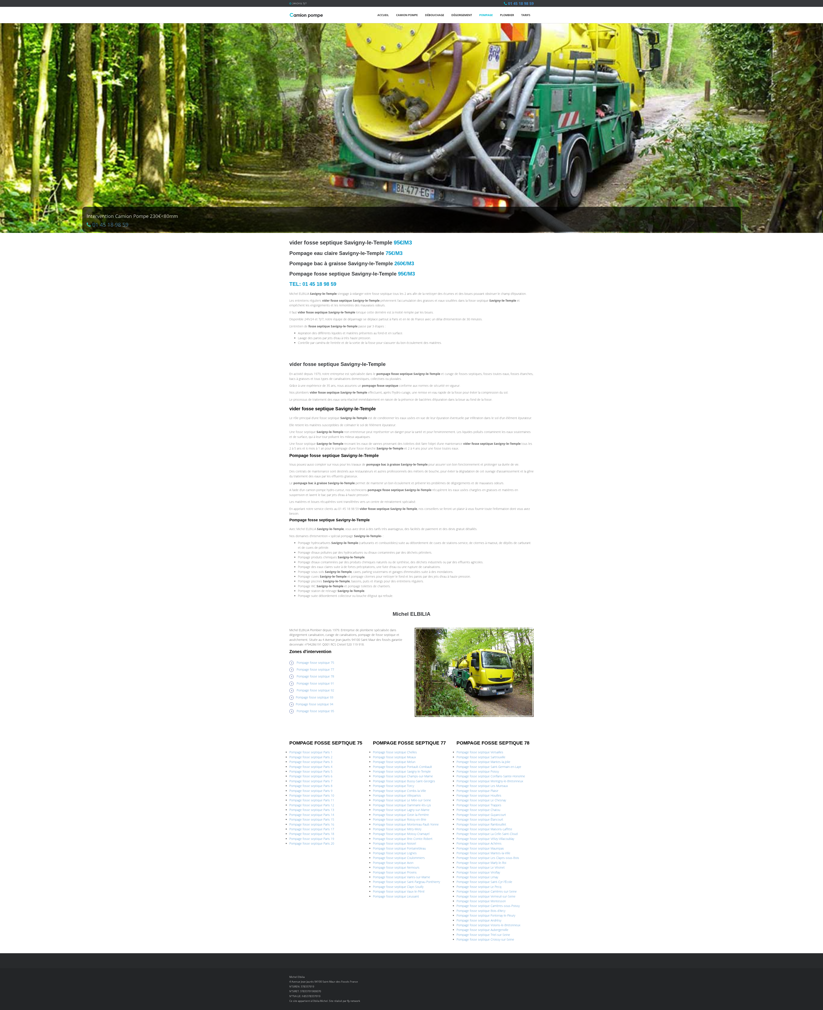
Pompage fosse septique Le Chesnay (481, 800)
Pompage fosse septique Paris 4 (310, 767)
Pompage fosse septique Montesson (481, 901)
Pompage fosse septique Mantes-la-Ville (483, 853)
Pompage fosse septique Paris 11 (311, 800)
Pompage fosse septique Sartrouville (481, 757)
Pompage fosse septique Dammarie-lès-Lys (402, 805)
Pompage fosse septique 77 (315, 669)
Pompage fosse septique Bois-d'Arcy (481, 911)
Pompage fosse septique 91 (315, 683)
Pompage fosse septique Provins (395, 872)
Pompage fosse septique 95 (315, 711)
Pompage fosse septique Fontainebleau (399, 848)
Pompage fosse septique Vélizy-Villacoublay (485, 839)
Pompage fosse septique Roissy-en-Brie (399, 819)
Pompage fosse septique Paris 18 (311, 834)
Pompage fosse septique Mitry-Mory (397, 829)
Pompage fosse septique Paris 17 (311, 829)
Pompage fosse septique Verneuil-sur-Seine (486, 896)
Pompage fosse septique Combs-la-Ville (399, 791)
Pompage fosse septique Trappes (479, 805)
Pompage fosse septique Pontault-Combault (402, 767)
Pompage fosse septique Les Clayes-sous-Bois (488, 858)
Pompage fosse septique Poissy (478, 771)
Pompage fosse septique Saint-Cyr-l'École (484, 882)
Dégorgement (461, 15)
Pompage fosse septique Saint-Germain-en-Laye (489, 767)
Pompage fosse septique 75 (315, 663)
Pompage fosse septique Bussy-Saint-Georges (404, 781)
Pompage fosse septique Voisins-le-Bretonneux (488, 925)
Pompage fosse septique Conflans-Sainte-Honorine (491, 776)
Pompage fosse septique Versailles (480, 752)
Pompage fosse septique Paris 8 (310, 786)
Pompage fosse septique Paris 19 (311, 839)
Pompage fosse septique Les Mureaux (482, 786)
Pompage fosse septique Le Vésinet (481, 867)
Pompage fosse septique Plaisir (477, 791)
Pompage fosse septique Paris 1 (310, 752)
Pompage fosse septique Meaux (394, 757)
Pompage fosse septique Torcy (393, 786)
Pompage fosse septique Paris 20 (311, 843)
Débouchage (434, 15)
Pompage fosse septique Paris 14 (311, 815)
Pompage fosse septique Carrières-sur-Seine (487, 891)
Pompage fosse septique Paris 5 (310, 771)
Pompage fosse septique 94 (314, 704)
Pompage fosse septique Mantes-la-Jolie (483, 762)
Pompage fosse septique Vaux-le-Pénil (398, 891)
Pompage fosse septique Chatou (478, 810)
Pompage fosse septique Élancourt (480, 819)
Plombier (507, 15)
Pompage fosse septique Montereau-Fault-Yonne (406, 824)
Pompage (486, 15)
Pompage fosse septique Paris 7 (310, 781)
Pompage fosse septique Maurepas (480, 848)
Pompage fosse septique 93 (314, 697)
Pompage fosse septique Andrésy (479, 920)
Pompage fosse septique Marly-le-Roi (481, 863)
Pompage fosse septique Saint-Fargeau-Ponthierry (406, 882)
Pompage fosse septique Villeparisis (397, 795)
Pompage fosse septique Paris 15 (311, 819)
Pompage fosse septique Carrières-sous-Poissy (488, 906)
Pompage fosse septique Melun (394, 762)
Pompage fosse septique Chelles (395, 752)
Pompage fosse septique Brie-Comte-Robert (403, 839)
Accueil (383, 15)
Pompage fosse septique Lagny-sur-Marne (401, 810)
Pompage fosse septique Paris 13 (311, 810)
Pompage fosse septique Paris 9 (310, 791)
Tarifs (525, 15)
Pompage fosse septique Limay (477, 877)
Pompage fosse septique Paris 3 (310, 762)
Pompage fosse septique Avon (393, 863)
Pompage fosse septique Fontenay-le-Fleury (486, 915)
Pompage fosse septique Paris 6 (310, 776)
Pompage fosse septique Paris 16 (311, 824)
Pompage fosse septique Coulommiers (399, 858)
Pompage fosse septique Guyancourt (481, 815)
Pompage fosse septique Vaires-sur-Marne (401, 877)
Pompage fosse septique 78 (315, 676)
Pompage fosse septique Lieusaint (396, 896)
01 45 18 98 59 (521, 3)
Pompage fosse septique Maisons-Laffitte (484, 829)
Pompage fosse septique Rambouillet (481, 824)
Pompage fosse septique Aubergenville (482, 930)
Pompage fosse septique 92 (315, 690)
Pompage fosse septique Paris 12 (311, 805)
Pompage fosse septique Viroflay (478, 872)
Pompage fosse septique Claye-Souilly (398, 887)
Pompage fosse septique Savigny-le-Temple (402, 771)
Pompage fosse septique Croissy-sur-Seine (485, 939)
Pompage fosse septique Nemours (396, 867)
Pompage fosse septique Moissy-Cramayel (401, 834)
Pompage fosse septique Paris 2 (310, 757)
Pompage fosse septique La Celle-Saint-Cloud (487, 834)
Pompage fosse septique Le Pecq (479, 887)
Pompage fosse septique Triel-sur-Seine (483, 935)
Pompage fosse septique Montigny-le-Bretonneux (490, 781)
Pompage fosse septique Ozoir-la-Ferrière (401, 815)
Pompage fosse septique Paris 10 (311, 795)
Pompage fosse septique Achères (479, 843)
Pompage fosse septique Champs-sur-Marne (403, 776)
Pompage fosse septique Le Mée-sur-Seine (402, 800)
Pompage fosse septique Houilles (479, 795)
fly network (353, 1001)
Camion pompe (407, 15)
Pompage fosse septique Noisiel (394, 843)
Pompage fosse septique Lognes (395, 853)
